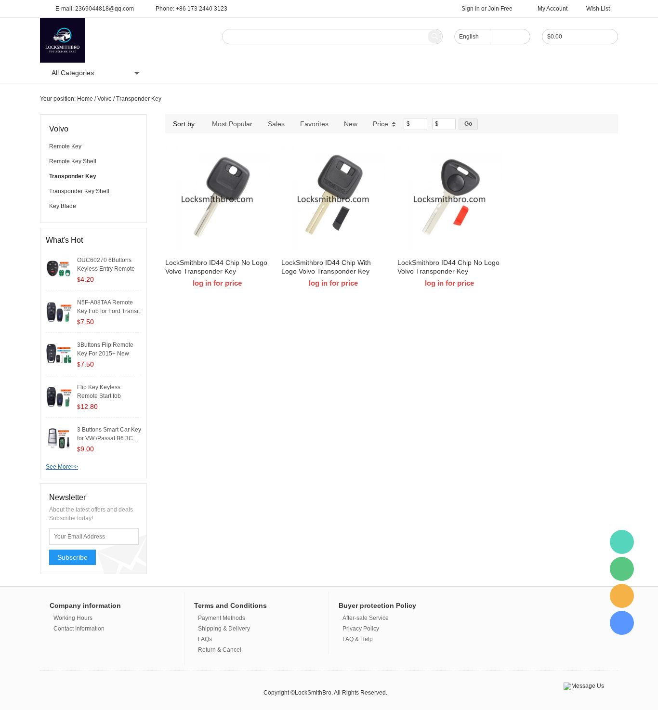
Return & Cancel (219, 649)
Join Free (500, 8)
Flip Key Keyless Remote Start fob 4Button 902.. (99, 396)
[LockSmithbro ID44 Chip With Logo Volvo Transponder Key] (333, 199)
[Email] (622, 596)
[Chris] (622, 542)
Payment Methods (221, 618)
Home (169, 73)
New (350, 124)
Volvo (104, 98)
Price (380, 124)
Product (204, 73)
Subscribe (72, 557)
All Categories (73, 73)
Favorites (314, 124)
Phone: (191, 8)
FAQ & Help (357, 639)
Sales (276, 124)
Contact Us (274, 73)
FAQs (205, 639)
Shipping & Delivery (224, 628)
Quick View (217, 229)
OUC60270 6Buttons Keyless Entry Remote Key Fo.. (106, 269)
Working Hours (72, 618)
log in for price (217, 283)
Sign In (470, 8)
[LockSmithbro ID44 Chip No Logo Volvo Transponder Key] (217, 199)
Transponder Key (138, 98)
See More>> (62, 466)
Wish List (598, 8)
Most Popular (232, 124)
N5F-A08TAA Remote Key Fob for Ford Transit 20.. (108, 311)
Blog (237, 73)
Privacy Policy (360, 628)
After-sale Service (365, 618)
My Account (552, 8)
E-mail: (94, 8)
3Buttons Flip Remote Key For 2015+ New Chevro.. (105, 354)
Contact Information (79, 628)
